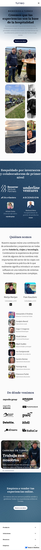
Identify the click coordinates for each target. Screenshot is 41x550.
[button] (38, 3)
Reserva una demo (20, 41)
